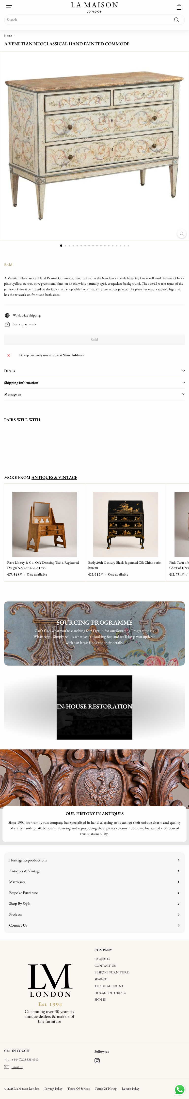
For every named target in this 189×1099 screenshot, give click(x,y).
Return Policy (131, 1088)
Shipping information (21, 382)
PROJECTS (102, 959)
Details (9, 370)
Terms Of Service (78, 1088)
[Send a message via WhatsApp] (180, 1090)
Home (8, 35)
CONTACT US (105, 966)
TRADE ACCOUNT (109, 986)
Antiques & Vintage (54, 477)
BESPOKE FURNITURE (111, 972)
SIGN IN (100, 999)
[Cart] (179, 7)
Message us (12, 394)
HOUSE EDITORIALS (110, 993)
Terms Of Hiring (106, 1088)
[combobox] (94, 20)
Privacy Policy (54, 1088)
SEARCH (101, 979)
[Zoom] (181, 233)
